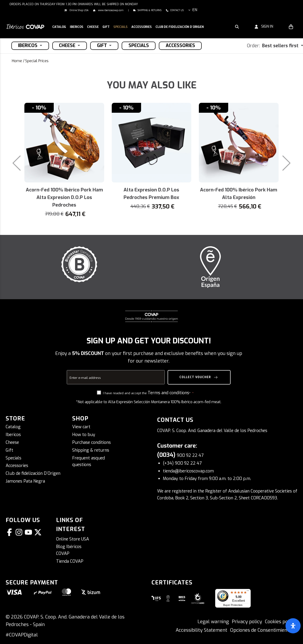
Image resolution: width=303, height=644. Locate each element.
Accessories (17, 465)
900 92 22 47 (190, 455)
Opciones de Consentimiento (261, 630)
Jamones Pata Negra (25, 481)
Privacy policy (247, 621)
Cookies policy (280, 621)
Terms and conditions (168, 393)
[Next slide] (290, 163)
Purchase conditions (91, 442)
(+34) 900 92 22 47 (182, 463)
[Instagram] (20, 532)
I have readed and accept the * (147, 393)
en (194, 9)
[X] (39, 532)
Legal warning (213, 621)
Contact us (177, 10)
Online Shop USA (79, 10)
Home (17, 60)
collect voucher (195, 377)
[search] (237, 26)
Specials (13, 458)
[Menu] (248, 592)
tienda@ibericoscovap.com (188, 471)
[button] (76, 27)
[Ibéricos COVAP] (25, 26)
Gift (9, 450)
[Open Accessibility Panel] (293, 625)
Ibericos (13, 434)
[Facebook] (10, 532)
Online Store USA (72, 539)
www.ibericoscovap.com (110, 10)
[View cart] (291, 26)
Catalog (13, 427)
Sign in (265, 26)
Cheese (12, 442)
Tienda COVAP (69, 561)
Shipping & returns (149, 10)
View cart (81, 427)
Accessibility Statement (201, 630)
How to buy (83, 434)
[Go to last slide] (13, 163)
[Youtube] (29, 532)
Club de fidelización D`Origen (33, 473)
